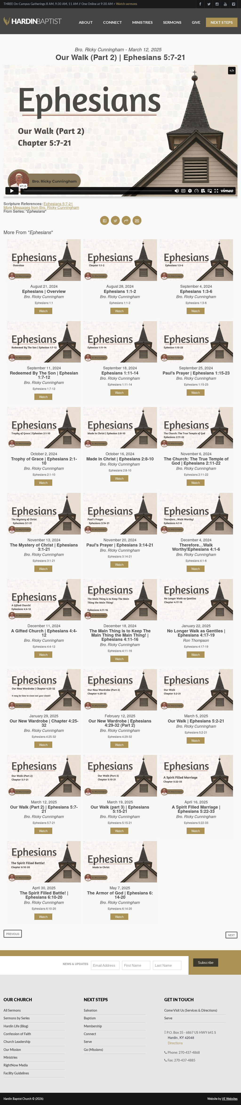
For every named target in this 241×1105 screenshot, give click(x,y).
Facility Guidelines (16, 1073)
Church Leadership (17, 1042)
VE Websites (229, 1098)
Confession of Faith (17, 1034)
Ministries (142, 22)
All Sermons (12, 1010)
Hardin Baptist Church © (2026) (23, 1098)
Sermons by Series (17, 1018)
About (86, 22)
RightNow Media (16, 1065)
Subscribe (205, 963)
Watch (43, 311)
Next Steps (222, 22)
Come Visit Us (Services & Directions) (190, 1010)
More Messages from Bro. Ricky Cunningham (41, 207)
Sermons (172, 22)
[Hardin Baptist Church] (33, 18)
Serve (88, 1042)
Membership (93, 1026)
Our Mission (12, 1050)
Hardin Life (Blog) (16, 1026)
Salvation (90, 1010)
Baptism (90, 1018)
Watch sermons (126, 4)
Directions (175, 1043)
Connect (112, 22)
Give (196, 22)
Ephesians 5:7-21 (58, 203)
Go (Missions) (93, 1050)
